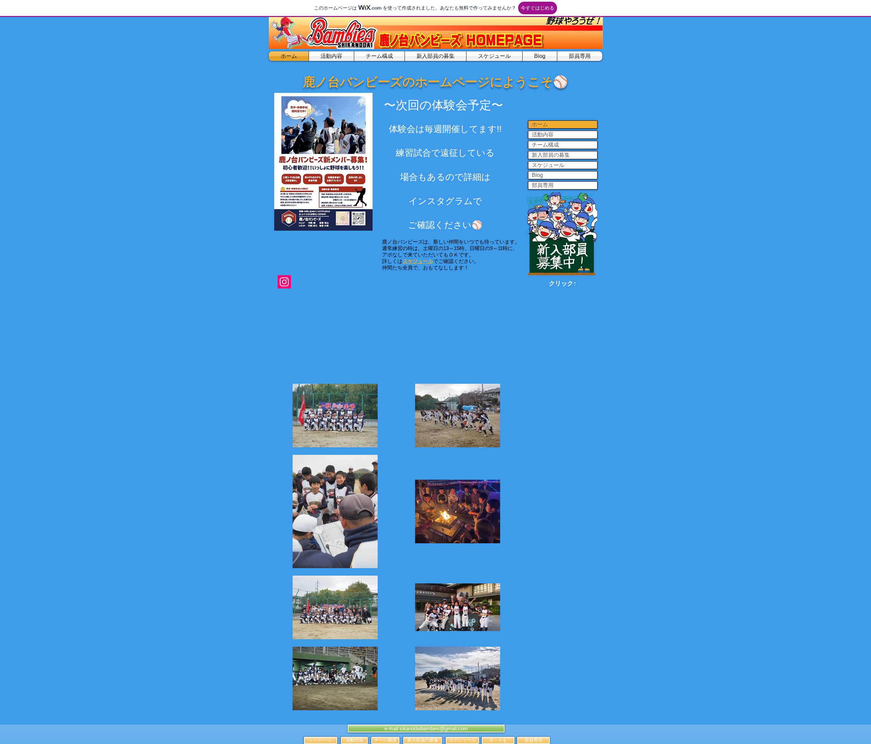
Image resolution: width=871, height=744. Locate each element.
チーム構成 (545, 145)
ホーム (540, 124)
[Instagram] (284, 281)
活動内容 (543, 134)
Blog (537, 175)
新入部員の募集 (551, 155)
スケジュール (548, 165)
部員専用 (543, 185)
